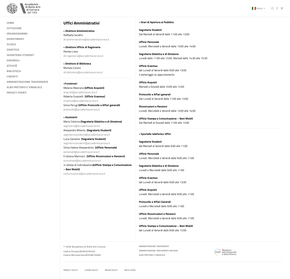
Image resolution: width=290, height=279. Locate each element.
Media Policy (111, 270)
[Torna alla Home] (23, 8)
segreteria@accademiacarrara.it (81, 126)
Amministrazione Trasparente (154, 246)
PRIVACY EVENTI (17, 92)
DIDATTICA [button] (13, 50)
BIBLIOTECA (14, 71)
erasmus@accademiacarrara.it (80, 101)
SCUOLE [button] (11, 44)
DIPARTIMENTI (15, 39)
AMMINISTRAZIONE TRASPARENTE (27, 82)
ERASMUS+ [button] (13, 60)
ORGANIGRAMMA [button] (17, 34)
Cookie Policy (91, 270)
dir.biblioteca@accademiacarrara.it (83, 72)
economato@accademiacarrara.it (82, 161)
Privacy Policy (70, 270)
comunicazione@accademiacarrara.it (84, 173)
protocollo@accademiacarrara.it (81, 109)
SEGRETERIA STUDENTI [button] (20, 55)
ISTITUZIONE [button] (14, 28)
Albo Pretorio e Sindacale (152, 255)
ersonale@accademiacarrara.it (82, 152)
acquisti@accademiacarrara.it (80, 92)
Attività (12, 66)
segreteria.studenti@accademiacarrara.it (86, 134)
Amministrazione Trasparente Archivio (158, 250)
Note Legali (130, 270)
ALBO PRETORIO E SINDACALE (24, 87)
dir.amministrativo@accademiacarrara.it (86, 39)
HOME (10, 23)
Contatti (12, 76)
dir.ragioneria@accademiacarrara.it (83, 56)
